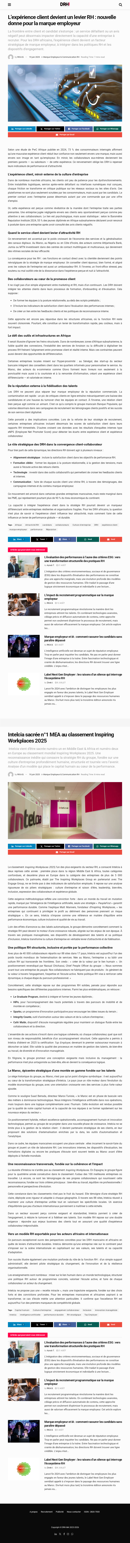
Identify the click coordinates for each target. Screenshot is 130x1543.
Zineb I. (50, 683)
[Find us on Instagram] (68, 1534)
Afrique (18, 525)
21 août (62, 565)
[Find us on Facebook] (64, 1534)
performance (36, 529)
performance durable (54, 1315)
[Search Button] (120, 4)
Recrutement (46, 1512)
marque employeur (18, 529)
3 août (60, 645)
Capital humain (22, 1310)
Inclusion (87, 1310)
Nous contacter (74, 1512)
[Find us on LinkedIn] (56, 1534)
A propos (34, 1512)
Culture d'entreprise (82, 525)
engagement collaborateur (67, 1310)
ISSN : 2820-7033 (92, 1512)
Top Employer (90, 1315)
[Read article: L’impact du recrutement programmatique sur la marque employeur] (24, 604)
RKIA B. (20, 57)
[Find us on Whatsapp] (72, 1534)
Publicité (60, 1512)
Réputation (51, 529)
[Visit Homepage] (65, 5)
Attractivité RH (32, 525)
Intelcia (13, 1315)
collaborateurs (62, 525)
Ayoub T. (50, 565)
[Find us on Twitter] (60, 1534)
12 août (61, 603)
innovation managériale (106, 1310)
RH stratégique (74, 1315)
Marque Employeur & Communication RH (61, 57)
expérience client (109, 525)
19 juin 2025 (34, 57)
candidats (47, 525)
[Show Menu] (9, 4)
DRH (96, 525)
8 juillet (61, 683)
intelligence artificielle (30, 1315)
